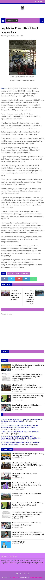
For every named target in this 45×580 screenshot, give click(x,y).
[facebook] (36, 1)
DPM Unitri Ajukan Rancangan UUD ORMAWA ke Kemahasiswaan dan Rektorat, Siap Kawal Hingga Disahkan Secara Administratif (20, 438)
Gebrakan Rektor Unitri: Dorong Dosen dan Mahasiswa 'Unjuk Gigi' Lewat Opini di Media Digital (21, 420)
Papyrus (4, 89)
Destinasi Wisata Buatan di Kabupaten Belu (26, 493)
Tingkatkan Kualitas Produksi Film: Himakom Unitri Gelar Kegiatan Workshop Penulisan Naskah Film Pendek (20, 426)
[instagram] (43, 1)
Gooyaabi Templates (36, 577)
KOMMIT (10, 273)
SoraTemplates (14, 577)
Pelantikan (25, 273)
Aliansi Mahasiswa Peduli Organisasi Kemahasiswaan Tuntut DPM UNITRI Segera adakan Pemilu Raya (27, 387)
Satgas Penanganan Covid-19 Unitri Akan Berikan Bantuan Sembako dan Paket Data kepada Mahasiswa (26, 485)
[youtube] (41, 1)
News (17, 273)
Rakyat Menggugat (18, 542)
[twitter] (38, 1)
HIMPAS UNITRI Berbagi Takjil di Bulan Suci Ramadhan (19, 432)
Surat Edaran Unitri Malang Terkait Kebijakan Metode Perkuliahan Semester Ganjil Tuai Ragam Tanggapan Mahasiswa (27, 377)
